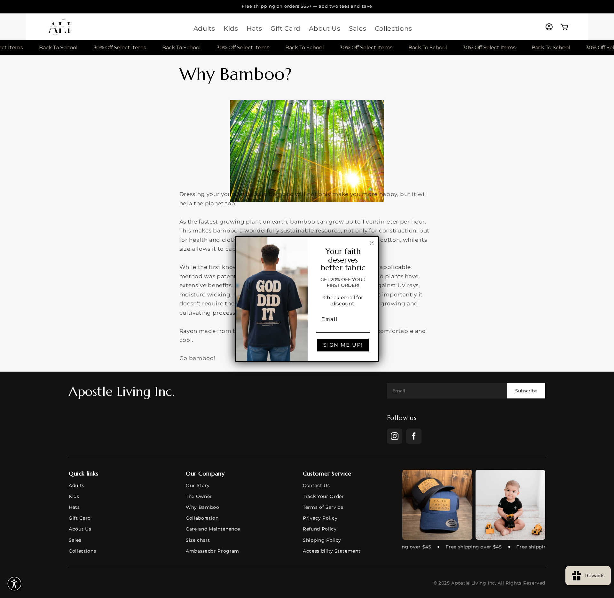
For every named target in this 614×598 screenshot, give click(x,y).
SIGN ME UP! (343, 345)
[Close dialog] (372, 243)
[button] (14, 584)
